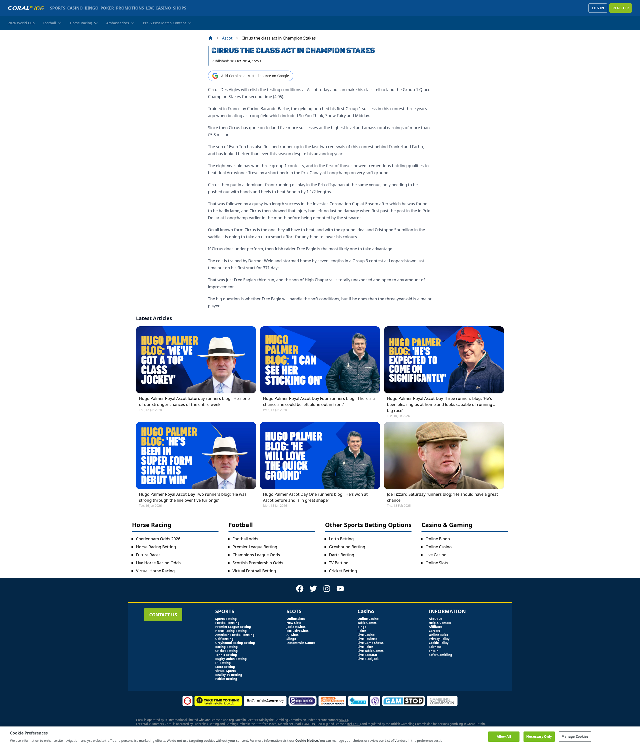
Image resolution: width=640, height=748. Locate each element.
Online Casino (439, 547)
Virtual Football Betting (254, 571)
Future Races (148, 555)
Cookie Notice (306, 740)
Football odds (245, 539)
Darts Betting (341, 555)
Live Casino (436, 555)
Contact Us (163, 615)
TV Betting (338, 563)
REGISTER (620, 8)
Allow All (504, 736)
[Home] (210, 38)
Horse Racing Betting (156, 547)
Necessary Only (539, 736)
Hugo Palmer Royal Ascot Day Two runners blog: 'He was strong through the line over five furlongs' (192, 497)
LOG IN (598, 8)
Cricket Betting (343, 571)
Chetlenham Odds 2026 (158, 539)
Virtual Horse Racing (155, 571)
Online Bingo (438, 539)
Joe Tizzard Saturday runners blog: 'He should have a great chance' (442, 497)
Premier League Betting (254, 547)
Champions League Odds (256, 555)
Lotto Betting (341, 539)
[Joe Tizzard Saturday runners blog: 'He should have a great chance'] (444, 455)
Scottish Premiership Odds (257, 563)
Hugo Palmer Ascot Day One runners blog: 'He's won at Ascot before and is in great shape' (315, 497)
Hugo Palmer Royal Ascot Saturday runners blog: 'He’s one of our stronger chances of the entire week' (194, 401)
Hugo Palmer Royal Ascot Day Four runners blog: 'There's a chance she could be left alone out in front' (319, 401)
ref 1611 (354, 724)
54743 (343, 720)
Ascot (227, 38)
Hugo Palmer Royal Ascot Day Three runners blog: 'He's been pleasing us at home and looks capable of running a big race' (441, 404)
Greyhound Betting (347, 547)
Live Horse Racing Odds (158, 563)
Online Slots (437, 563)
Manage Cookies (575, 736)
